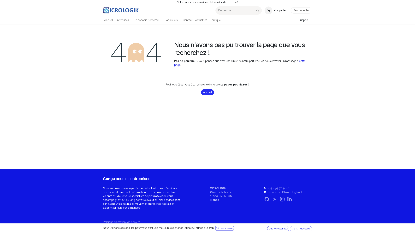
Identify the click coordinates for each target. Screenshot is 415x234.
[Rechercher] (258, 10)
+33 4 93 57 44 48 (279, 188)
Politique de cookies (224, 228)
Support (303, 20)
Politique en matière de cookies (121, 222)
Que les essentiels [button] (278, 228)
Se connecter (301, 10)
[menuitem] (108, 20)
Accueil (207, 92)
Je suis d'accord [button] (301, 228)
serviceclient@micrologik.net (285, 192)
